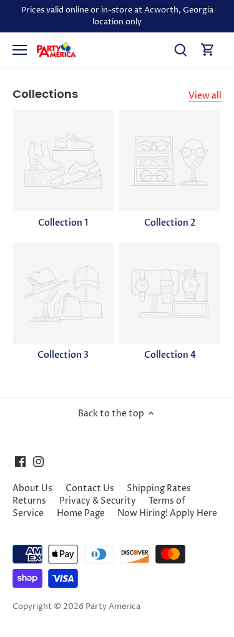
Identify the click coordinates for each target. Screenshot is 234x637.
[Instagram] (38, 461)
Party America (112, 606)
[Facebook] (20, 461)
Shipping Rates (159, 488)
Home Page (81, 513)
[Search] (180, 49)
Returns (29, 501)
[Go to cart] (207, 49)
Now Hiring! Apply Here (167, 513)
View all (205, 96)
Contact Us (90, 488)
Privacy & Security (97, 501)
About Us (32, 488)
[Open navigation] (19, 50)
